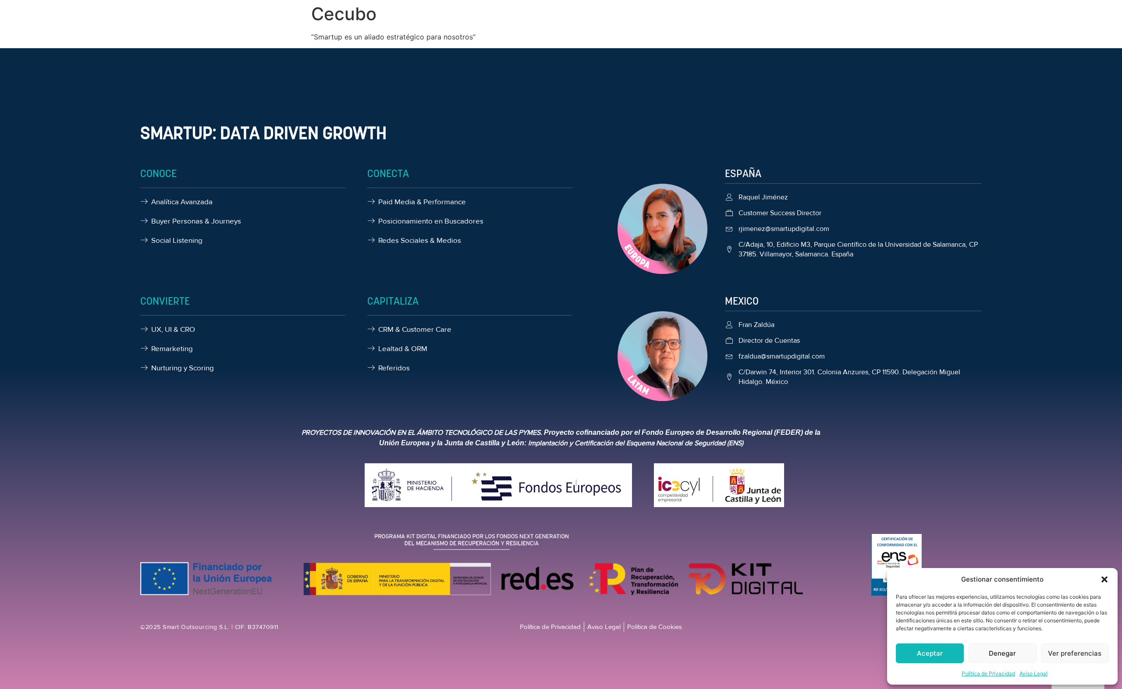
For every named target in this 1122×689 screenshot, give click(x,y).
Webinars (560, 30)
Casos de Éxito (613, 30)
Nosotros (399, 30)
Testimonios (670, 30)
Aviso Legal (1033, 673)
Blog (709, 30)
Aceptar (930, 653)
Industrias (514, 30)
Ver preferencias (1074, 653)
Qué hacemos (449, 30)
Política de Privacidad (988, 673)
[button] (1104, 579)
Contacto (743, 30)
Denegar (1002, 653)
